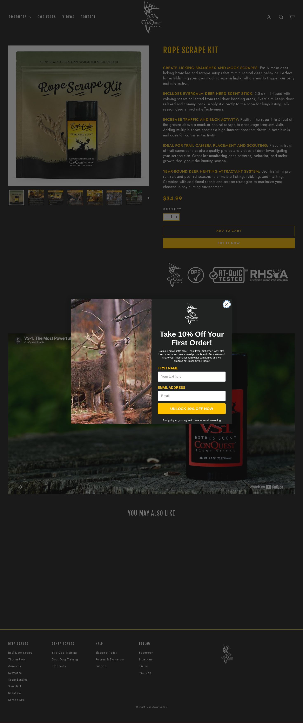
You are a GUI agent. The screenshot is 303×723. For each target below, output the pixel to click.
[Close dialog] (226, 304)
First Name (168, 368)
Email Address (171, 387)
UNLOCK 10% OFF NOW (191, 409)
